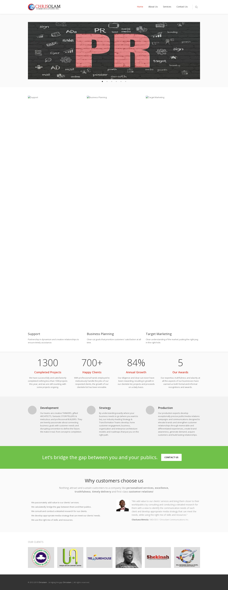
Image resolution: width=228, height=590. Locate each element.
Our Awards (180, 372)
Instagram (177, 582)
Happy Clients (91, 372)
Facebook (158, 582)
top (222, 584)
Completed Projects (47, 372)
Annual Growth (136, 372)
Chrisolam (42, 582)
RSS (197, 582)
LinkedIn (171, 582)
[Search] (196, 7)
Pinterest (184, 582)
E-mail (190, 582)
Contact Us (171, 457)
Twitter (164, 582)
